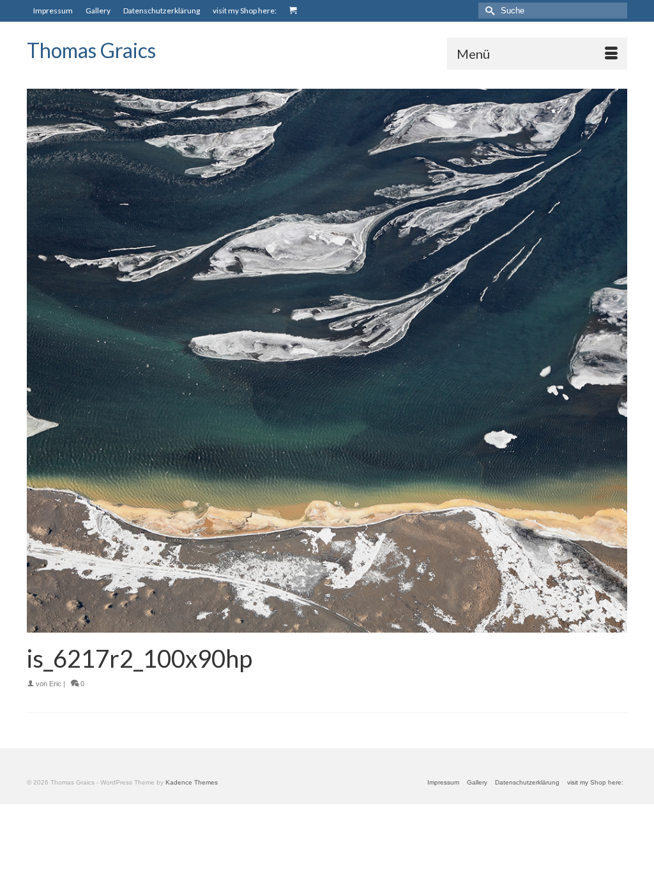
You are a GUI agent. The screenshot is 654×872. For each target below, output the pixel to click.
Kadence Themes (191, 782)
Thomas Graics (91, 50)
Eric (55, 684)
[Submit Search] (488, 11)
